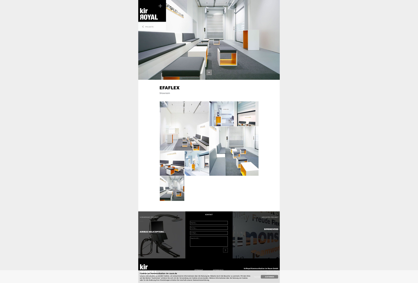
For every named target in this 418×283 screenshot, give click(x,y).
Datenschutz (218, 270)
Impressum (199, 270)
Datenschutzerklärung (201, 280)
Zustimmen (269, 277)
